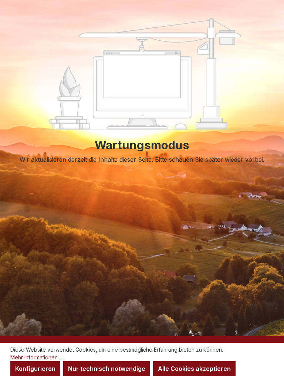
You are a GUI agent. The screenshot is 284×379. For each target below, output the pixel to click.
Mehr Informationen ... (36, 357)
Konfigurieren (35, 368)
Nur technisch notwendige (106, 368)
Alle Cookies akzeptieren (194, 368)
